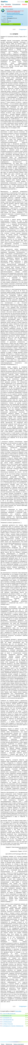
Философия (10, 16)
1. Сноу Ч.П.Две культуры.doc (8, 1013)
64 (25, 1023)
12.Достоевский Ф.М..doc (7, 1019)
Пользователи (16, 4)
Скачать (11, 24)
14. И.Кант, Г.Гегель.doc (7, 1023)
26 (25, 1013)
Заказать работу (7, 6)
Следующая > (23, 29)
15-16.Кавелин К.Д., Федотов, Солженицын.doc (12, 1025)
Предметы (8, 4)
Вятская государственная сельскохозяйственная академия (15, 14)
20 (25, 1021)
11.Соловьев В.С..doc (7, 1017)
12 (25, 1019)
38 (25, 1015)
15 (25, 1017)
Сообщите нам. (17, 11)
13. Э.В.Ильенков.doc (7, 1021)
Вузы (2, 4)
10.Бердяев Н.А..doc (6, 1015)
